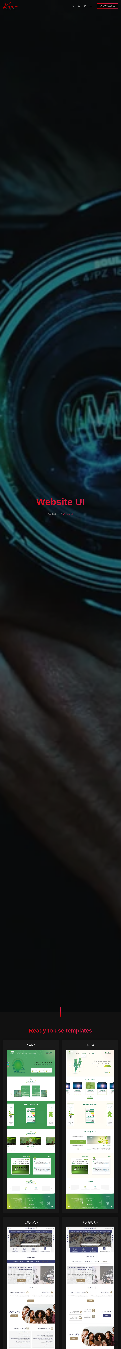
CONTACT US (109, 5)
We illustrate (54, 514)
